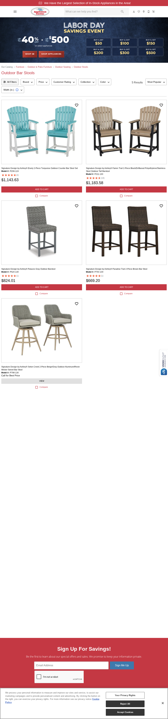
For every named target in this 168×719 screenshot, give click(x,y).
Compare (44, 196)
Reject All (125, 704)
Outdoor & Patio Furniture (40, 67)
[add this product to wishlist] (77, 105)
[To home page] (40, 12)
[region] (84, 703)
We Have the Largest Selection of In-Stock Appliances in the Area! (87, 3)
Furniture (20, 67)
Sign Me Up (122, 665)
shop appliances (51, 54)
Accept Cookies (125, 712)
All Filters (12, 82)
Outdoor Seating (63, 67)
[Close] (162, 703)
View (41, 381)
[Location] (144, 12)
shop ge (30, 54)
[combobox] (27, 82)
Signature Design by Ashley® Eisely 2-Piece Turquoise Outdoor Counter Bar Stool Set (39, 168)
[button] (15, 12)
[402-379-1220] (149, 12)
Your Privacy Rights (125, 695)
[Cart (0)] (154, 12)
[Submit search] (122, 12)
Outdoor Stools (81, 67)
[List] (139, 12)
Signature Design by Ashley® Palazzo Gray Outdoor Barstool (28, 269)
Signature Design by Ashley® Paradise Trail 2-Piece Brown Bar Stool (116, 269)
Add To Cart (41, 189)
